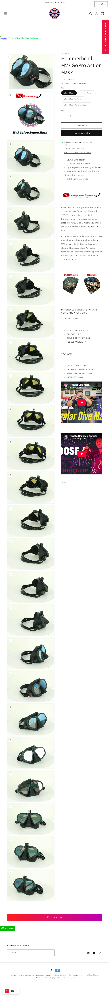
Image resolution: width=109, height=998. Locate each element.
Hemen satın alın (82, 133)
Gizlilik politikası (92, 975)
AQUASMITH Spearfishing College (28, 975)
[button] (6, 14)
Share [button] (66, 482)
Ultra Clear (69, 93)
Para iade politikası (76, 975)
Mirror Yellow (88, 93)
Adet (63, 111)
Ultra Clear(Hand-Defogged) (78, 105)
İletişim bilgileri (69, 978)
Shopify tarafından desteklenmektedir (53, 975)
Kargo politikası (55, 978)
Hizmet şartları (41, 978)
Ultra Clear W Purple (74, 99)
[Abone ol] (51, 953)
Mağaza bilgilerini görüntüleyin (77, 152)
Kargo (63, 83)
